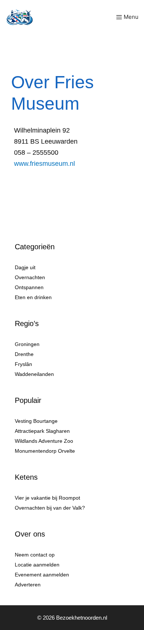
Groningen (27, 344)
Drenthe (24, 354)
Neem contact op (35, 555)
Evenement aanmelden (42, 575)
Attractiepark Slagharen (42, 431)
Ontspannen (29, 287)
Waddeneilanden (34, 374)
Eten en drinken (33, 297)
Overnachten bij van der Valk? (50, 508)
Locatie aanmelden (37, 565)
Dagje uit (25, 267)
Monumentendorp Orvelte (45, 451)
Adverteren (28, 585)
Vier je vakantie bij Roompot (47, 498)
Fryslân (23, 364)
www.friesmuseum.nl (44, 163)
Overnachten (30, 277)
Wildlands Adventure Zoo (44, 441)
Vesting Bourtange (36, 421)
